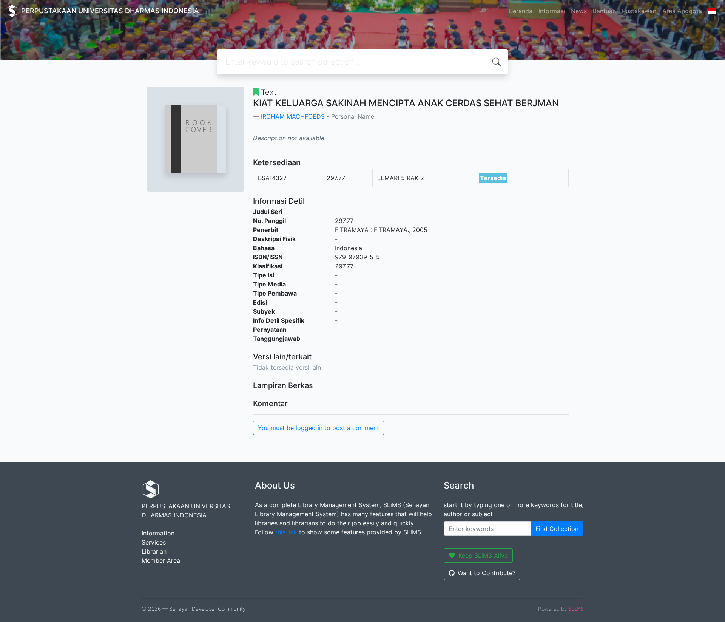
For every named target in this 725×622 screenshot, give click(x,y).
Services (154, 542)
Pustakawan (639, 11)
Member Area (161, 560)
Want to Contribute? (486, 573)
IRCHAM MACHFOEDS (293, 116)
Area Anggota (682, 11)
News (579, 11)
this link (286, 532)
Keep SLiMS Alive (483, 555)
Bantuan (604, 11)
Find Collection (556, 528)
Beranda (520, 11)
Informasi (551, 11)
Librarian (154, 551)
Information (158, 533)
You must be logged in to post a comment (318, 428)
